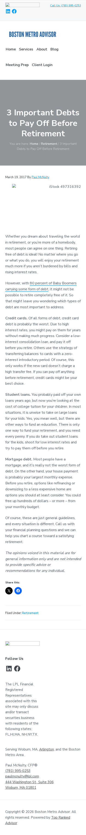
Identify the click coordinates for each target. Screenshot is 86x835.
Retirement (30, 613)
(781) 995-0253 (18, 770)
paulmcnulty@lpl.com (22, 776)
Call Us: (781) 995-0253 (65, 5)
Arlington (46, 749)
